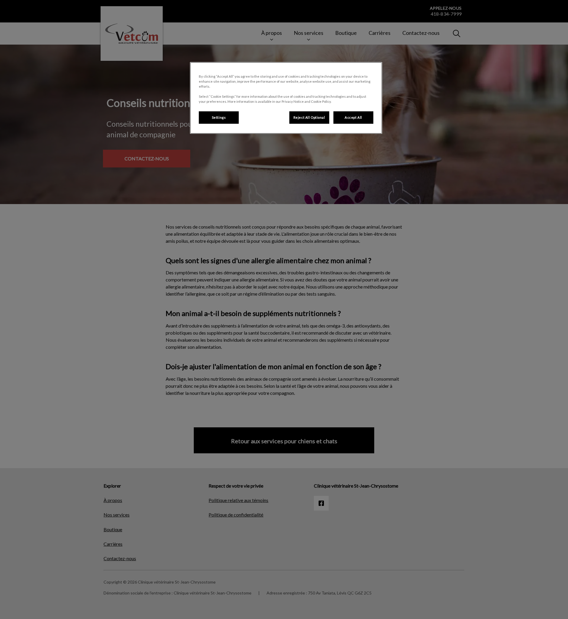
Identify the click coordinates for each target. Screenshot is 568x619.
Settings (219, 117)
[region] (286, 98)
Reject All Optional (309, 117)
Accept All (353, 117)
